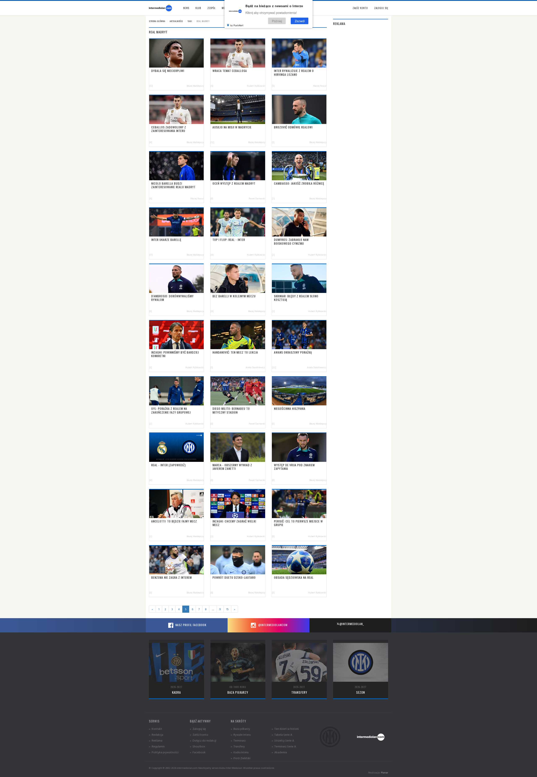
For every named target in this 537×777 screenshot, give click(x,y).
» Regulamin (157, 746)
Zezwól (300, 20)
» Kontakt (155, 728)
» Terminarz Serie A (284, 746)
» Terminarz (238, 740)
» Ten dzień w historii (285, 728)
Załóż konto (360, 8)
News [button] (186, 8)
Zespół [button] (211, 8)
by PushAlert (236, 25)
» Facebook (198, 752)
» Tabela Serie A (282, 734)
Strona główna (157, 21)
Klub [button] (198, 8)
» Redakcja (156, 734)
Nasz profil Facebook (190, 625)
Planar (384, 772)
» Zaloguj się (198, 728)
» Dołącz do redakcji (203, 740)
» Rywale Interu (241, 734)
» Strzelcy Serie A (283, 740)
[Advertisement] (360, 93)
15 (227, 609)
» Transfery (238, 746)
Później (277, 20)
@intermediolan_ (351, 624)
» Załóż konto (199, 734)
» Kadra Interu (240, 752)
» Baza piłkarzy (240, 728)
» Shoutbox (197, 746)
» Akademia (279, 752)
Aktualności (176, 21)
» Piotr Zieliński (240, 758)
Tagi (190, 21)
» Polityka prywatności (164, 752)
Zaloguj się (381, 8)
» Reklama (155, 740)
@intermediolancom (272, 625)
